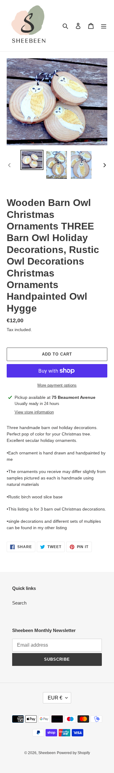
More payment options (57, 385)
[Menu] (103, 25)
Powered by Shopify (73, 753)
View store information (34, 412)
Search (19, 602)
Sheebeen (47, 753)
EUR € (55, 697)
